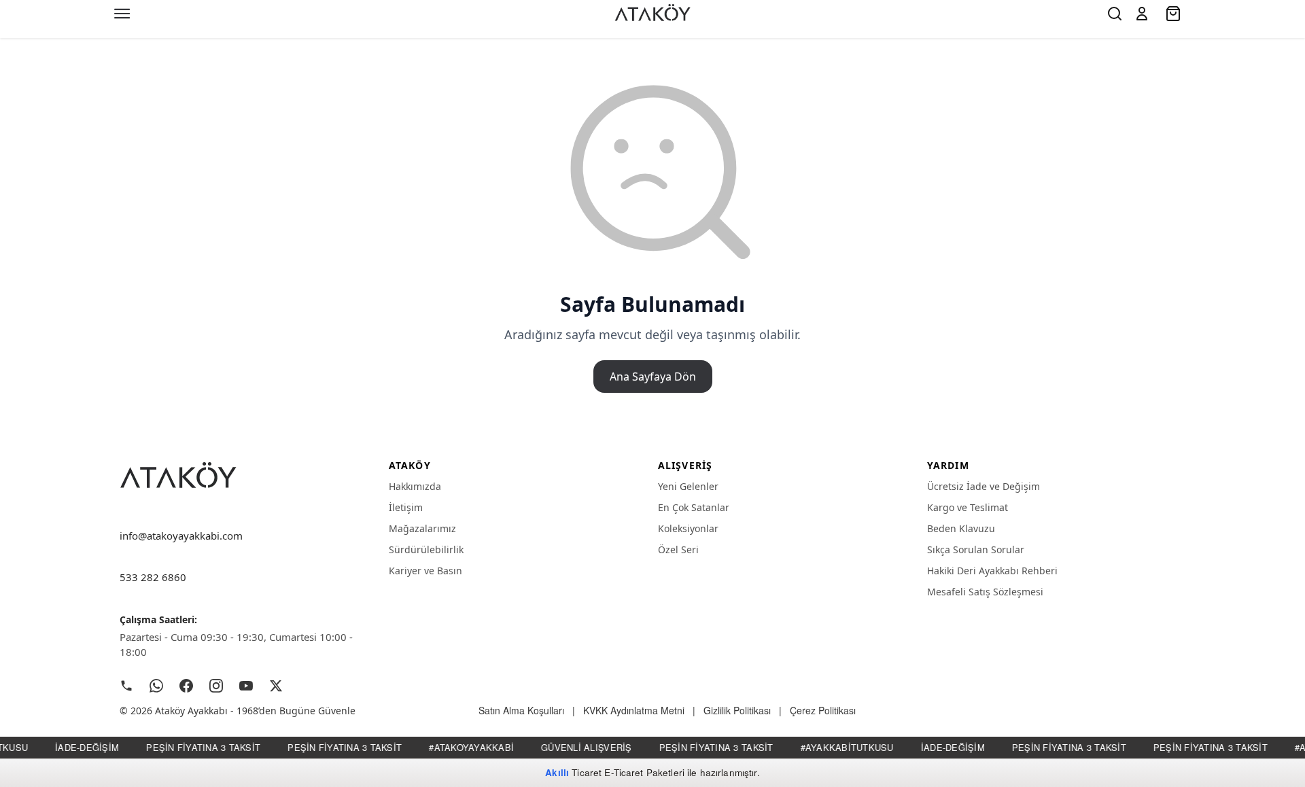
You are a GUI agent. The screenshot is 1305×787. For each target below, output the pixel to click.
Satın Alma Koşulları (521, 710)
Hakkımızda (415, 486)
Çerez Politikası (823, 710)
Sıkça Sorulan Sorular (975, 549)
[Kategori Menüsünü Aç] (122, 13)
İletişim (406, 507)
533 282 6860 (153, 577)
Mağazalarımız (422, 528)
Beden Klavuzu (961, 528)
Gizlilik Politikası (737, 710)
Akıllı (557, 772)
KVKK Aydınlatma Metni (633, 710)
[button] (1142, 13)
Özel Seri (678, 549)
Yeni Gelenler (688, 486)
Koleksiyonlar (688, 528)
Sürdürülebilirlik (426, 549)
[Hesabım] (1142, 13)
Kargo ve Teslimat (967, 507)
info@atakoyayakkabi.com (181, 535)
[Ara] (1115, 13)
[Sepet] (1174, 13)
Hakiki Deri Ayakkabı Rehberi (992, 570)
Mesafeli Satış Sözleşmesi (985, 591)
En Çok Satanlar (693, 507)
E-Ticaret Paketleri (644, 772)
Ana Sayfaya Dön (653, 376)
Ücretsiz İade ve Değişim (983, 486)
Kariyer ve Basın (425, 570)
